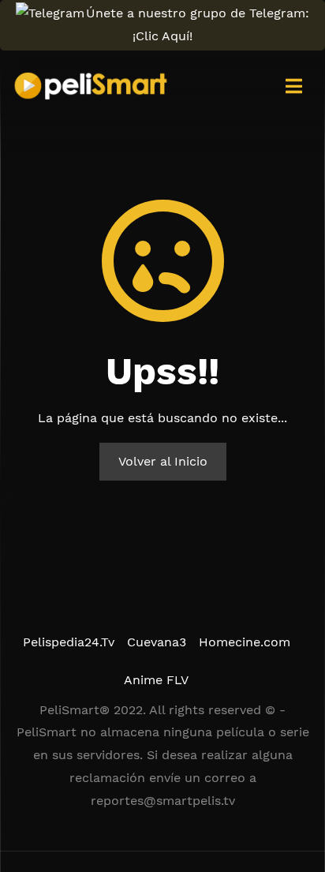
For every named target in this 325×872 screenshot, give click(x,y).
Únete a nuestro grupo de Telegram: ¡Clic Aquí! (197, 24)
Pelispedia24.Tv (68, 641)
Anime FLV (156, 679)
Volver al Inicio (162, 461)
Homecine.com (244, 641)
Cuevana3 (156, 641)
